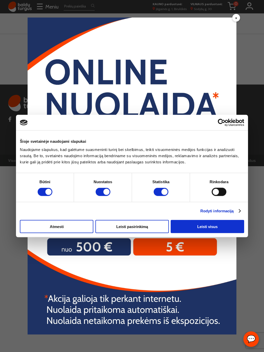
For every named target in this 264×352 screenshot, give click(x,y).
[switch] (103, 192)
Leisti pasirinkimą (132, 226)
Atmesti (57, 226)
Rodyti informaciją (217, 211)
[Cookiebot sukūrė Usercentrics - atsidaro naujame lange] (221, 123)
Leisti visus (207, 226)
